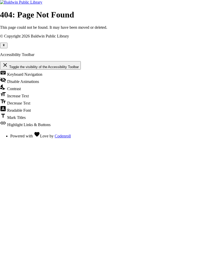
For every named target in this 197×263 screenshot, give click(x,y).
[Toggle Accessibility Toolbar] (3, 45)
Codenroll (63, 136)
